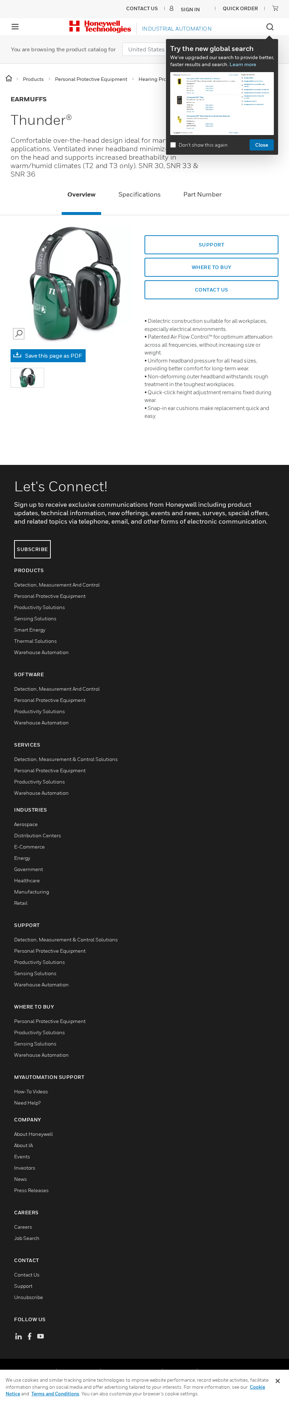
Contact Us (26, 1275)
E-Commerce (29, 847)
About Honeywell (33, 1134)
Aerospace (26, 824)
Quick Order (240, 8)
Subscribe (32, 549)
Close (261, 145)
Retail (20, 903)
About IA (23, 1145)
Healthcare (27, 880)
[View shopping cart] (275, 8)
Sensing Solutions (35, 618)
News (20, 1179)
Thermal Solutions (35, 641)
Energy (22, 858)
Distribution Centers (37, 835)
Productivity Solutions (39, 607)
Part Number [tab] (202, 194)
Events (22, 1156)
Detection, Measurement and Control (57, 585)
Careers (23, 1227)
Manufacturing (31, 892)
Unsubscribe (28, 1297)
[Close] (277, 1381)
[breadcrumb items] (9, 78)
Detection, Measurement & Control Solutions (66, 759)
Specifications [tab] (139, 194)
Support (212, 245)
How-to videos (31, 1091)
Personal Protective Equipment (50, 596)
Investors (24, 1168)
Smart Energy (29, 630)
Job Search (26, 1238)
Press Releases (31, 1190)
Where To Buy (212, 267)
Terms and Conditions (55, 1393)
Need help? (27, 1103)
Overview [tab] (81, 194)
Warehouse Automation (41, 652)
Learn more (242, 64)
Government (28, 869)
